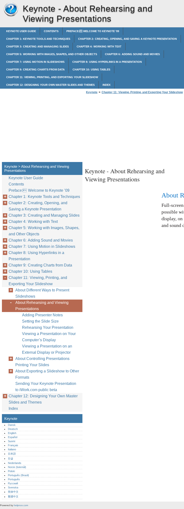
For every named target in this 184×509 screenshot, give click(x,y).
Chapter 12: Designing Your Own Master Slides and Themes (50, 84)
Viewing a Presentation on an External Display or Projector (47, 349)
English (12, 433)
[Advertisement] (125, 129)
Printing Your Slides (32, 365)
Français (13, 445)
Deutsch (13, 429)
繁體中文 (13, 496)
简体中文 (13, 491)
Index (106, 84)
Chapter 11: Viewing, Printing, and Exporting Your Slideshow (52, 77)
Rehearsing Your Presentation (47, 327)
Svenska (13, 487)
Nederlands (14, 463)
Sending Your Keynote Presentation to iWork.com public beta (45, 387)
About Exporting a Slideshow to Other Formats (47, 374)
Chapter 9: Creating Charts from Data (35, 69)
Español (12, 437)
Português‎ (14, 479)
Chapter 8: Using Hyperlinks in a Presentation (107, 61)
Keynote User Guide (21, 31)
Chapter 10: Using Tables (91, 69)
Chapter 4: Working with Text (99, 46)
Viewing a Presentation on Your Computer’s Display (49, 337)
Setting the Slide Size (40, 321)
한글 (10, 458)
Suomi (11, 441)
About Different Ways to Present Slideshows (42, 293)
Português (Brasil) (18, 475)
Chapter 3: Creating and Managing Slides (37, 46)
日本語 (12, 453)
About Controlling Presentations (42, 359)
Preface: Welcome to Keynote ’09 (92, 31)
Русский (13, 483)
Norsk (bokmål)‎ (17, 467)
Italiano (12, 449)
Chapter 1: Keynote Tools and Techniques (38, 38)
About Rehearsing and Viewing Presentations (42, 306)
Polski (11, 471)
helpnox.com (21, 505)
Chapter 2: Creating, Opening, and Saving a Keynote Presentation (127, 38)
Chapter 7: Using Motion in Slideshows (35, 61)
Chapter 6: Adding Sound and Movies (132, 54)
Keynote (11, 9)
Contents (51, 31)
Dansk (12, 424)
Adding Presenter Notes (42, 315)
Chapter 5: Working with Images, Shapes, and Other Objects (51, 54)
